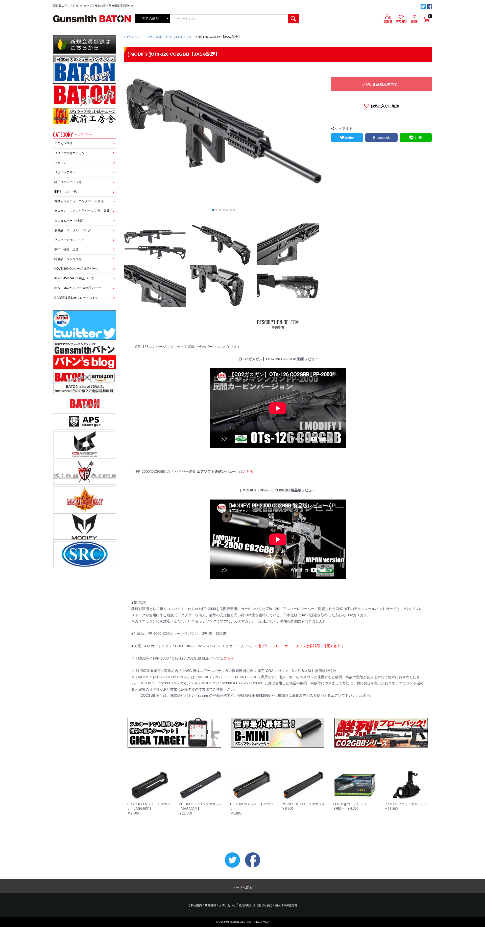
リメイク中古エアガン (69, 153)
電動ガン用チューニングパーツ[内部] (79, 201)
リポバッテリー (65, 172)
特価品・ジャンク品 (68, 259)
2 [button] (216, 210)
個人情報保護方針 (286, 905)
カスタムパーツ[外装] (68, 220)
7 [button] (234, 210)
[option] (223, 136)
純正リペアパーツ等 (68, 182)
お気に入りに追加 (385, 106)
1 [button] (213, 210)
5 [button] (227, 210)
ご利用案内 (195, 905)
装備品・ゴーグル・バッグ (72, 230)
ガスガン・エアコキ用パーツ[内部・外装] (82, 211)
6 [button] (231, 210)
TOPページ (131, 37)
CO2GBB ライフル (179, 37)
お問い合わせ (227, 905)
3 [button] (220, 210)
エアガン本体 (63, 143)
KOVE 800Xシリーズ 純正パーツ (76, 268)
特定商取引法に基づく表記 (255, 905)
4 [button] (224, 210)
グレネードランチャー (69, 240)
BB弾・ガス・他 (65, 191)
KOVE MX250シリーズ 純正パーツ (77, 288)
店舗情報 (210, 905)
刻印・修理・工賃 (66, 249)
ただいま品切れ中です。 (381, 84)
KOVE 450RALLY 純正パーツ (74, 278)
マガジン (60, 163)
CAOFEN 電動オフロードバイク (76, 298)
